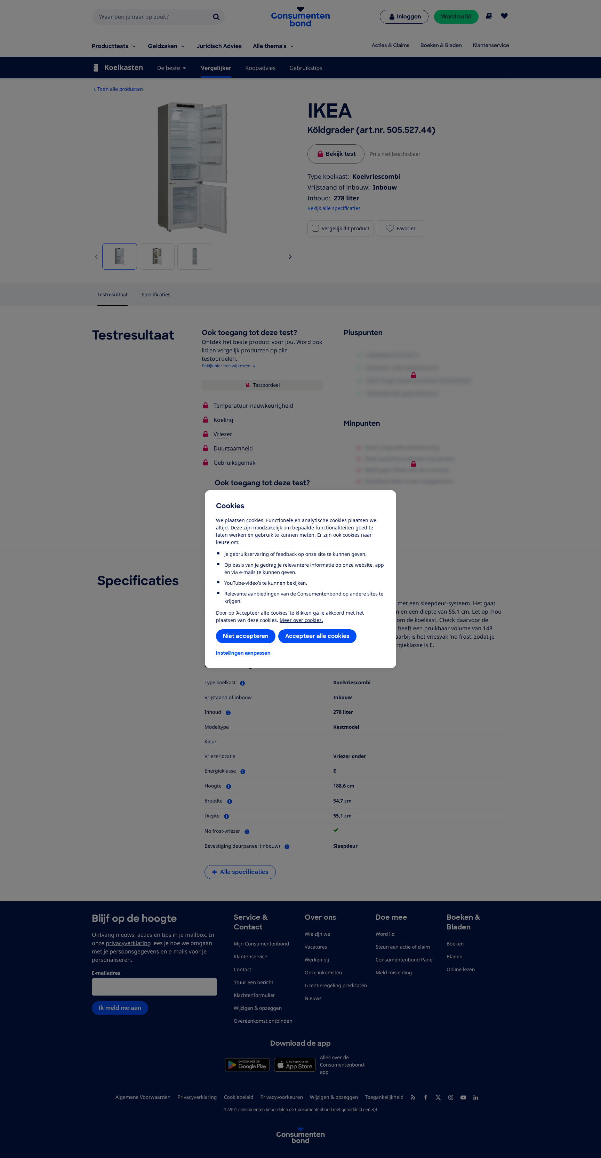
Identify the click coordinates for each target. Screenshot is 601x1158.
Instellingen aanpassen (243, 653)
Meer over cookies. (301, 620)
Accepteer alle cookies (317, 636)
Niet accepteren (246, 636)
